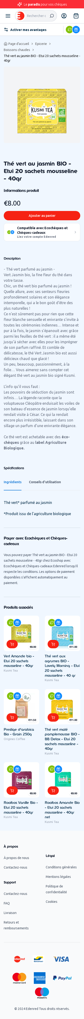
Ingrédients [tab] (12, 482)
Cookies (51, 902)
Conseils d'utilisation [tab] (45, 482)
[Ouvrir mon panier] (76, 16)
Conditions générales (61, 867)
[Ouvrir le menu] (8, 16)
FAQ (7, 903)
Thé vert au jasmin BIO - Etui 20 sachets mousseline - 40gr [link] (42, 58)
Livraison (10, 913)
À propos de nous (16, 858)
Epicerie (41, 44)
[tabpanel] (42, 105)
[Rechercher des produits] (52, 16)
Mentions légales (58, 877)
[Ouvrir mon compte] (64, 16)
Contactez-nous (15, 867)
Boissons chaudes (17, 50)
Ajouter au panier (42, 215)
